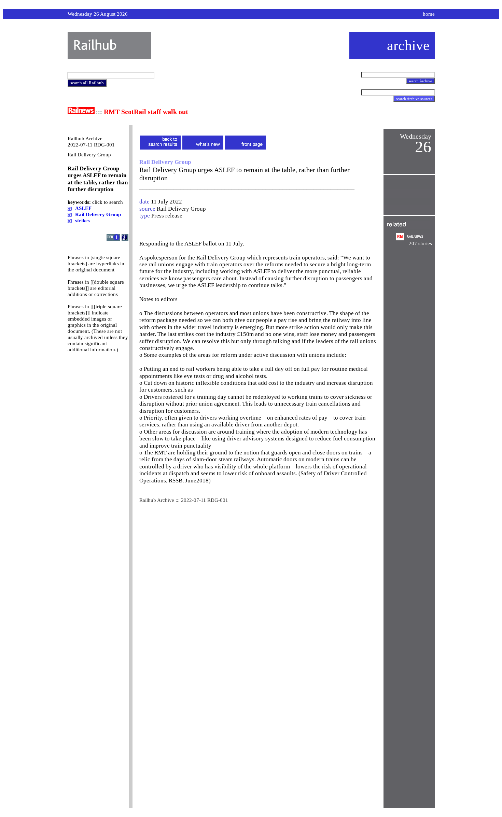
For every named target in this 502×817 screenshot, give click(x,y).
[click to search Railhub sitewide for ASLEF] (70, 208)
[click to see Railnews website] (81, 112)
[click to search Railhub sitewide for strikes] (70, 220)
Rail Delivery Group (181, 209)
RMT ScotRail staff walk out (146, 111)
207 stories (420, 243)
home (429, 14)
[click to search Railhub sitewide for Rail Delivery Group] (70, 214)
